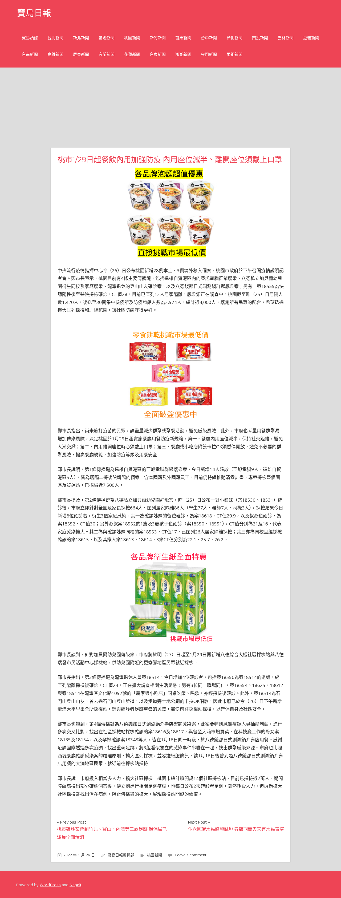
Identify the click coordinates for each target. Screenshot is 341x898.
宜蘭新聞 (107, 54)
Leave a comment (190, 854)
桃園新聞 (132, 37)
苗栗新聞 (183, 37)
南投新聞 (260, 37)
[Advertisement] (170, 107)
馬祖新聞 (234, 54)
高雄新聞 (55, 54)
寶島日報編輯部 (121, 854)
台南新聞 (30, 54)
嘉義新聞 (311, 37)
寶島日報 (34, 13)
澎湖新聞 (183, 54)
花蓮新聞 (132, 54)
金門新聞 (209, 54)
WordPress (50, 884)
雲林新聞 (286, 37)
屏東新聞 (81, 54)
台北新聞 (55, 37)
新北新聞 (81, 37)
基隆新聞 (107, 37)
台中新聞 (209, 37)
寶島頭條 (30, 37)
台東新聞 (158, 54)
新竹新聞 (158, 37)
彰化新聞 (234, 37)
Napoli (75, 884)
